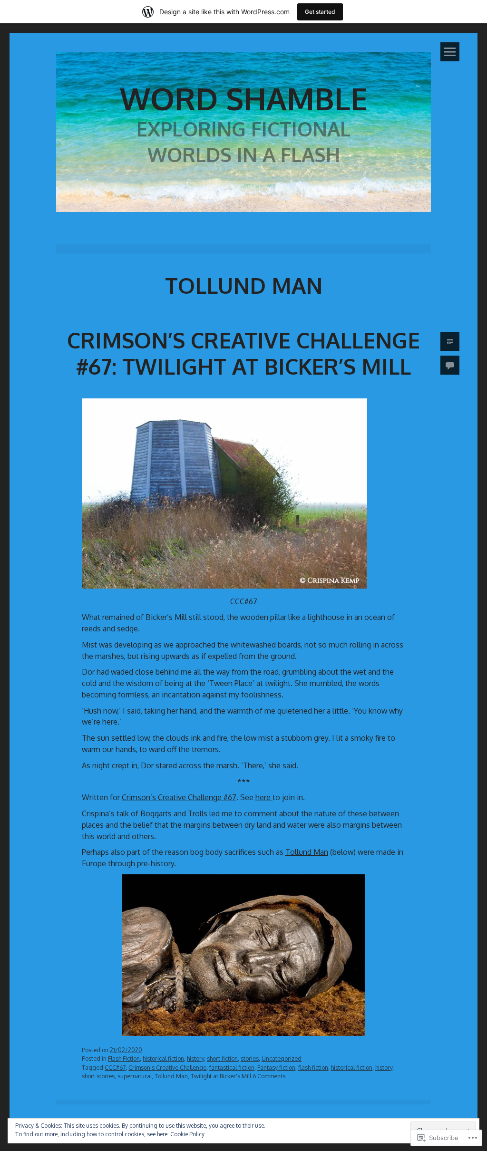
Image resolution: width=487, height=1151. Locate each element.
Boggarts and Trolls (173, 813)
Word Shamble (244, 98)
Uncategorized (282, 1058)
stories (250, 1058)
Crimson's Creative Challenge (167, 1067)
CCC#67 (115, 1067)
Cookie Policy (187, 1134)
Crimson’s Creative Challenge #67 (179, 797)
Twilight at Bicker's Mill (221, 1076)
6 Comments (269, 1076)
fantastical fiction (231, 1067)
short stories (98, 1076)
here (264, 797)
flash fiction (313, 1067)
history (195, 1058)
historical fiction (163, 1058)
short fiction (222, 1058)
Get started (320, 11)
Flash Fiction (124, 1058)
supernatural (134, 1076)
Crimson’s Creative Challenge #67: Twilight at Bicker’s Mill (243, 353)
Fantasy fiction (276, 1067)
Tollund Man (306, 852)
